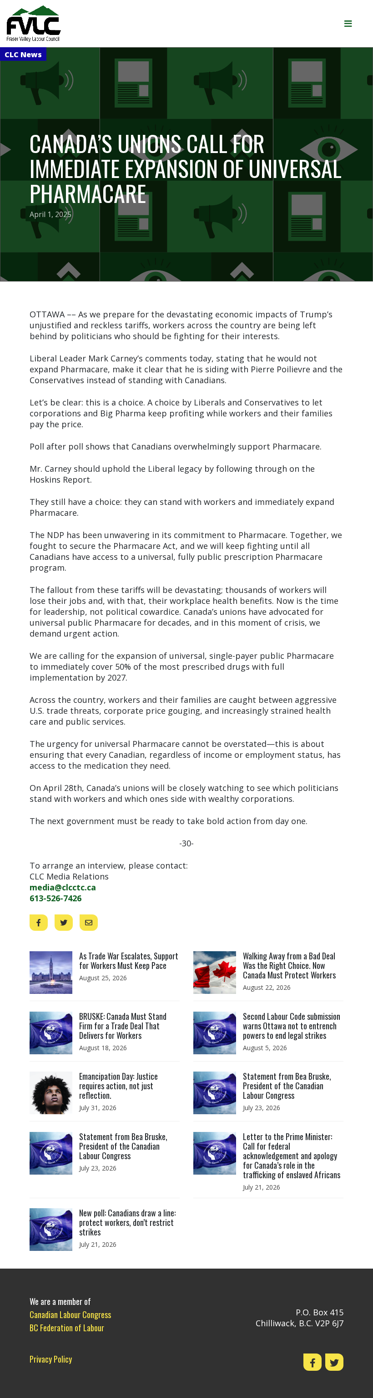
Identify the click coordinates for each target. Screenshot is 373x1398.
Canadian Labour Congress (70, 1314)
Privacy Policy (51, 1359)
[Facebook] (312, 1362)
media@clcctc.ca (63, 887)
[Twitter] (334, 1362)
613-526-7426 (55, 898)
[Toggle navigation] (351, 23)
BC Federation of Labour (67, 1327)
